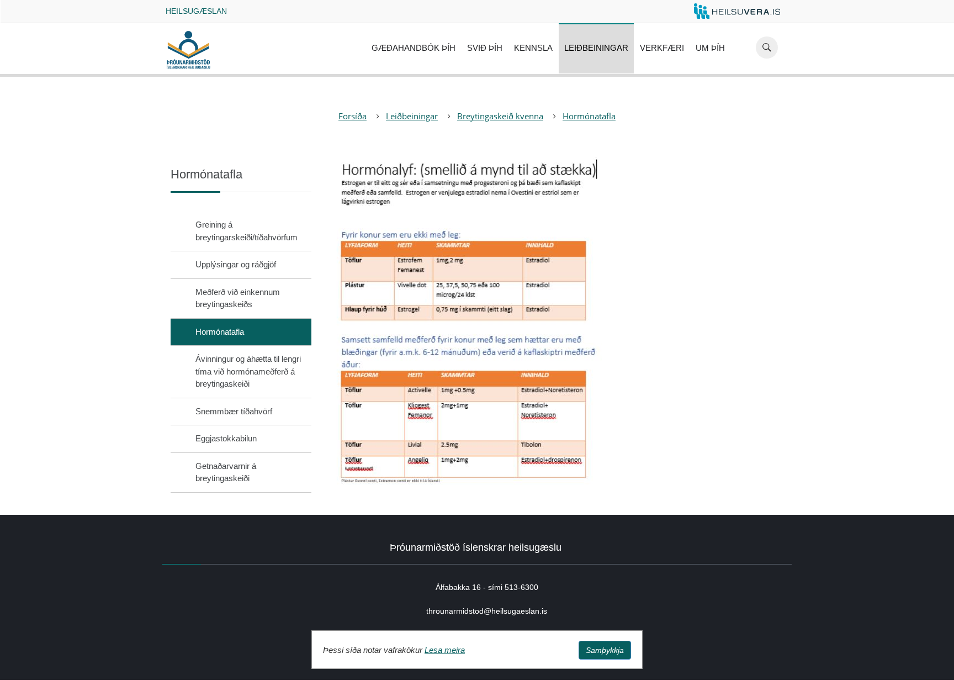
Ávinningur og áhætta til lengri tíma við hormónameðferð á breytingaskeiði (248, 371)
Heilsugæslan (196, 11)
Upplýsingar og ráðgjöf (235, 264)
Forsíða (352, 116)
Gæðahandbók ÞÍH (413, 47)
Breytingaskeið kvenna (500, 116)
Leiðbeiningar (596, 47)
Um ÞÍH (710, 47)
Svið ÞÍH (484, 47)
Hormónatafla (589, 116)
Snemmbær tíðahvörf (233, 411)
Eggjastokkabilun (226, 438)
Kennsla (533, 47)
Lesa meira (445, 650)
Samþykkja (605, 650)
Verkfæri (662, 47)
